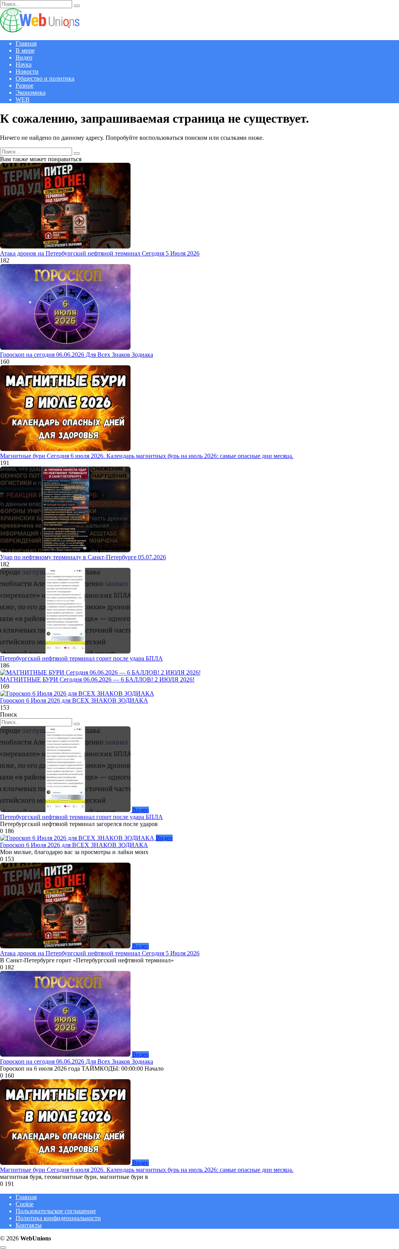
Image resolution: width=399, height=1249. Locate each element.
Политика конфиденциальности (58, 1218)
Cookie (25, 1204)
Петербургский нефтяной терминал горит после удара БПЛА (81, 658)
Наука (24, 64)
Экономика (31, 92)
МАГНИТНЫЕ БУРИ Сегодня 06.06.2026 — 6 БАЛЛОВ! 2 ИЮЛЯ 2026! (97, 679)
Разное (25, 85)
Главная (26, 43)
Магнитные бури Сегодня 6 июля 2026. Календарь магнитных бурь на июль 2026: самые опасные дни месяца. (146, 456)
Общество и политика (45, 78)
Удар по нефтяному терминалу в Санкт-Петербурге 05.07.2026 (83, 557)
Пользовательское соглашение (56, 1211)
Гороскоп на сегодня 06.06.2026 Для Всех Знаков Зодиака (76, 354)
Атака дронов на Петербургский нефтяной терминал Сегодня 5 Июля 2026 (100, 253)
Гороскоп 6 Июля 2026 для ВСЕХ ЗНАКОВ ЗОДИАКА (74, 700)
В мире (25, 50)
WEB (23, 99)
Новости (27, 71)
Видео (24, 57)
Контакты (29, 1225)
